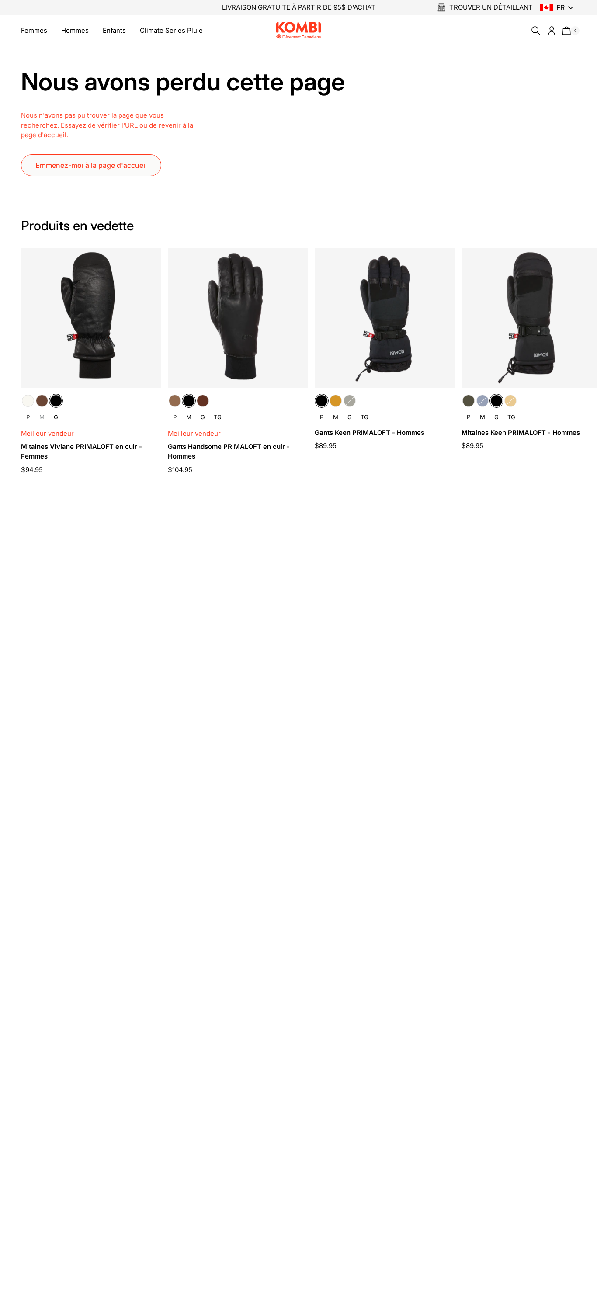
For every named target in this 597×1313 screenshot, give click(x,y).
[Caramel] (175, 401)
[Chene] (42, 401)
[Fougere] (350, 401)
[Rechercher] (534, 31)
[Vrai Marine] (482, 401)
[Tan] (336, 401)
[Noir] (56, 401)
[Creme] (28, 401)
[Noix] (203, 401)
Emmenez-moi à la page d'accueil (91, 165)
